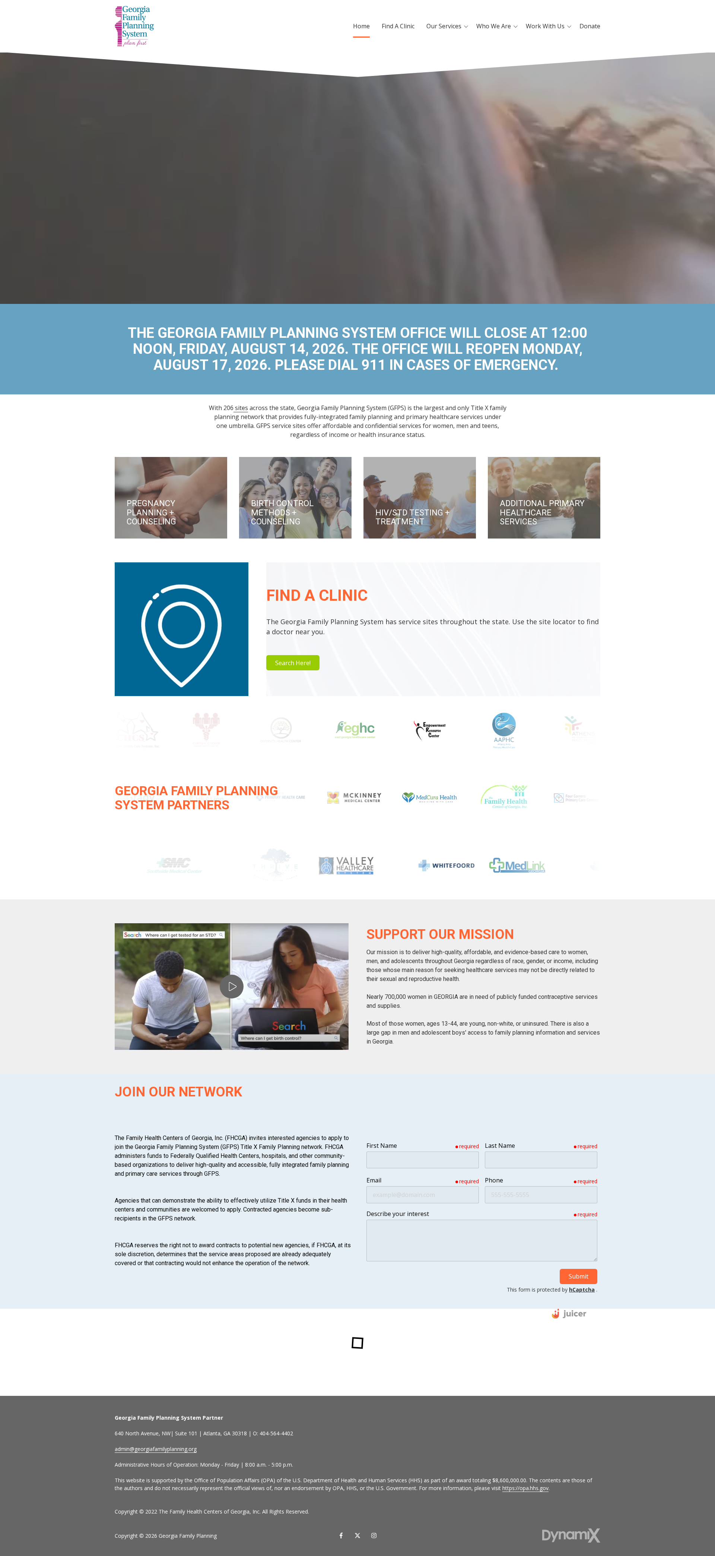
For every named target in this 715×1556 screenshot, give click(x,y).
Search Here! (293, 663)
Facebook (341, 1535)
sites (240, 408)
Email (373, 1180)
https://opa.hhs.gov (525, 1488)
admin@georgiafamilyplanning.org (156, 1448)
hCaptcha (582, 1289)
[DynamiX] (571, 1535)
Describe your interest (397, 1214)
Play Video (232, 986)
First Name (381, 1145)
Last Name (500, 1145)
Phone (494, 1180)
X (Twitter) (357, 1535)
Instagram (373, 1535)
